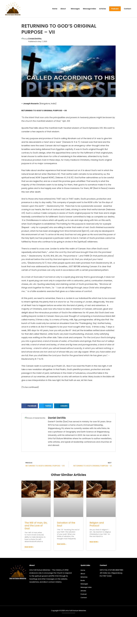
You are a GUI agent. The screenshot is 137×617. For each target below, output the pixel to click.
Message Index (86, 587)
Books (83, 580)
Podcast (84, 594)
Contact (84, 597)
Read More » (29, 547)
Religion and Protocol (97, 524)
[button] (29, 405)
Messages (84, 584)
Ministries (84, 577)
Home (83, 570)
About (83, 574)
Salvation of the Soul (66, 524)
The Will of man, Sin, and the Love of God (36, 525)
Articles (83, 591)
